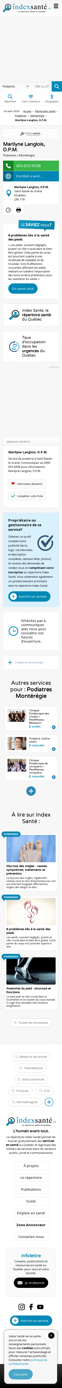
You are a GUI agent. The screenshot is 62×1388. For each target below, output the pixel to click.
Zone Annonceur (31, 1225)
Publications (31, 1189)
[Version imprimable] (18, 210)
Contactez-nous (31, 1236)
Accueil (27, 111)
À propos (31, 1165)
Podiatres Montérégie (29, 662)
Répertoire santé (45, 111)
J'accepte (21, 1374)
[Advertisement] (31, 49)
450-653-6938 (28, 165)
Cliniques (22, 1091)
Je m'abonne (34, 1283)
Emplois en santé (31, 1213)
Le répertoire (31, 1177)
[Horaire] (8, 210)
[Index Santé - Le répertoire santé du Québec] (27, 8)
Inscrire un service (33, 596)
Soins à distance (31, 101)
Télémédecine (33, 1068)
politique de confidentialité (28, 1362)
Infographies (52, 101)
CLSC (47, 1091)
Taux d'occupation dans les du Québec (34, 346)
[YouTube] (40, 1306)
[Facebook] (31, 1306)
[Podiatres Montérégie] (31, 791)
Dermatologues (27, 1102)
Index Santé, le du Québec (36, 315)
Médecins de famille (33, 1057)
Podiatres (21, 115)
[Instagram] (21, 1306)
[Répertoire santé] (49, 1102)
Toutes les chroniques (33, 1023)
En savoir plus (23, 288)
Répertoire (10, 101)
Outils (31, 1201)
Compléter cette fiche (30, 496)
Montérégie (37, 115)
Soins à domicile (33, 1079)
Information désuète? (30, 484)
